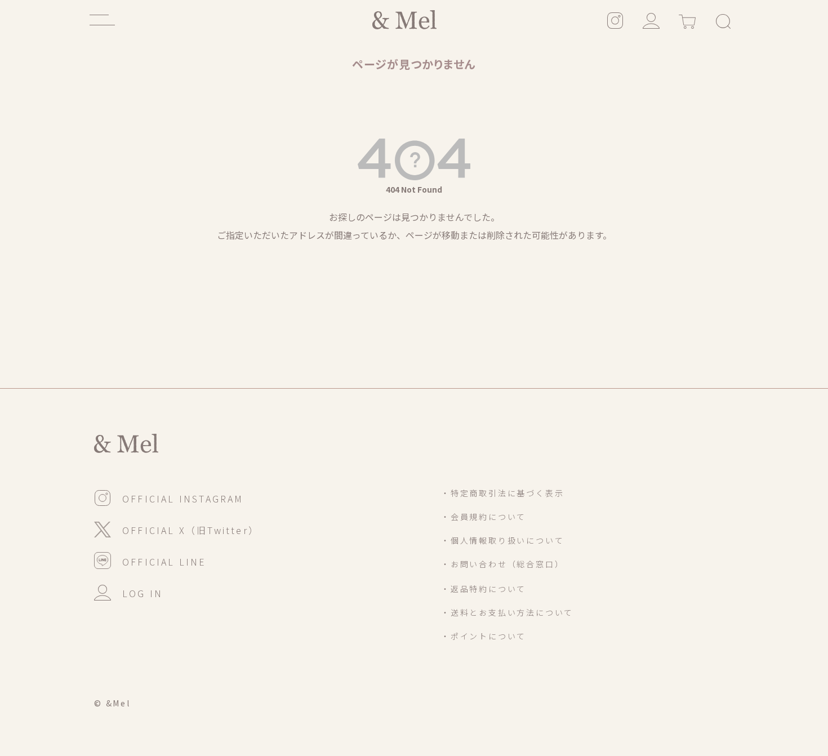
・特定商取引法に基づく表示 (502, 493)
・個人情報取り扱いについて (502, 540)
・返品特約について (483, 588)
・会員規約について (483, 516)
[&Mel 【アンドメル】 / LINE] (150, 560)
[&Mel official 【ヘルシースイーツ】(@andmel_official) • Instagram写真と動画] (615, 19)
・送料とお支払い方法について (507, 612)
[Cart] (687, 19)
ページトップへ (729, 679)
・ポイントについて (483, 636)
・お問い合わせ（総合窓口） (502, 564)
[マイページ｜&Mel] (651, 19)
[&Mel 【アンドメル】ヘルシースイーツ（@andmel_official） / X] (176, 528)
